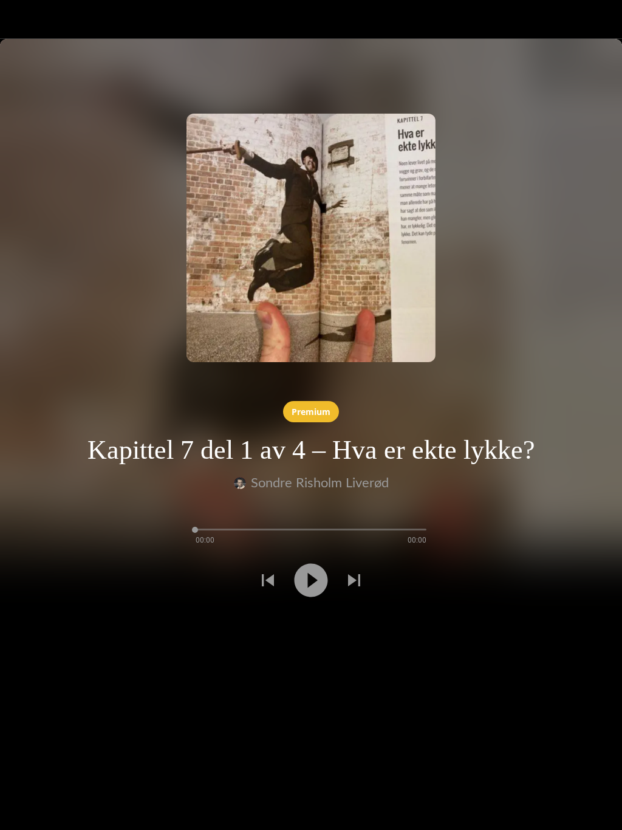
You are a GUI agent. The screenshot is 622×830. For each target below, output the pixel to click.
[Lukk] (19, 19)
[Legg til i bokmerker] (43, 624)
